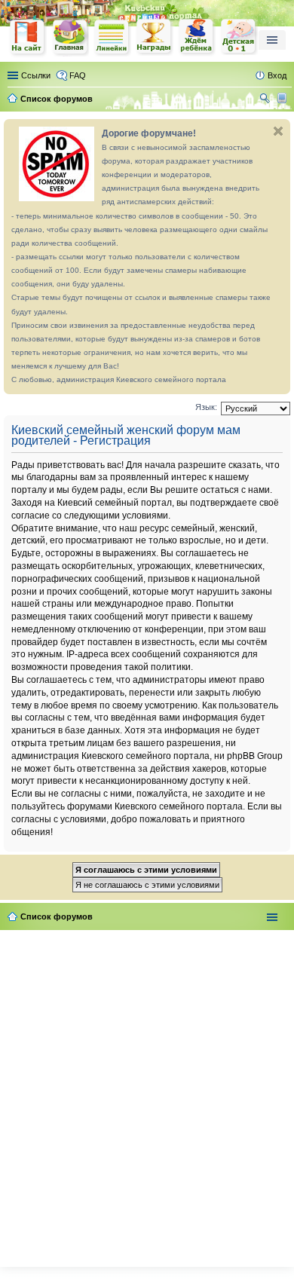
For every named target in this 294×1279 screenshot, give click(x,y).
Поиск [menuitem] (266, 100)
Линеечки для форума (112, 37)
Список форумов (56, 916)
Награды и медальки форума (154, 37)
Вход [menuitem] (277, 75)
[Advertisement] (147, 1095)
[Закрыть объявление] (278, 131)
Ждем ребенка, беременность (196, 37)
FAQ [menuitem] (77, 75)
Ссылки (36, 75)
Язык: (206, 407)
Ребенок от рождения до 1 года (239, 37)
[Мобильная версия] (284, 99)
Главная (70, 37)
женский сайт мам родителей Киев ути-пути (27, 38)
